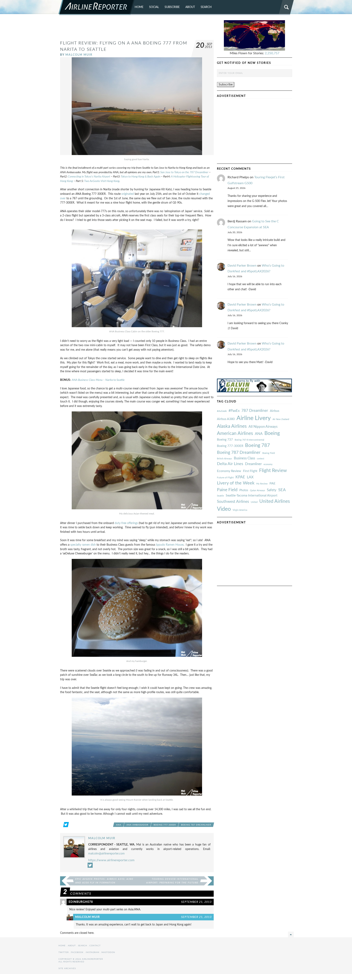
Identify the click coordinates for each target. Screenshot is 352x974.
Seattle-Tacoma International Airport (251, 495)
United (254, 502)
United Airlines (274, 501)
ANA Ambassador (137, 825)
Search (206, 7)
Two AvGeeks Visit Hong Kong (101, 181)
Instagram (92, 952)
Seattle (220, 496)
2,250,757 (272, 53)
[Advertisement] (137, 29)
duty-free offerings (126, 523)
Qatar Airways (257, 490)
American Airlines (235, 433)
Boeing (272, 433)
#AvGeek (222, 411)
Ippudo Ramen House (170, 544)
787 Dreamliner (254, 411)
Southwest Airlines (233, 502)
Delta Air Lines (230, 464)
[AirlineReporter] (96, 7)
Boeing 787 (257, 445)
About (190, 7)
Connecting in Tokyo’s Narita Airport (89, 176)
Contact (95, 946)
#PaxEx (234, 410)
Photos (243, 490)
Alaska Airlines (232, 426)
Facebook (77, 952)
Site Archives (67, 968)
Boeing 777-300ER (165, 825)
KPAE (240, 477)
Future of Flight (225, 477)
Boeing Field (268, 453)
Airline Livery (253, 418)
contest (260, 459)
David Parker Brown (242, 265)
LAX (250, 477)
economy (268, 464)
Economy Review (229, 471)
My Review (262, 484)
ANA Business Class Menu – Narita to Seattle (98, 379)
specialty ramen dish (83, 544)
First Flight (250, 471)
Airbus (274, 410)
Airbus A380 (226, 419)
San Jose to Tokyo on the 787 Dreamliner (184, 172)
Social (154, 7)
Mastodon (108, 952)
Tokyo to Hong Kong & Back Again (140, 176)
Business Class (244, 458)
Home (139, 7)
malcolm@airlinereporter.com (106, 853)
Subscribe (172, 7)
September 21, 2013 (196, 901)
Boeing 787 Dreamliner (196, 825)
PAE (272, 483)
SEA (282, 490)
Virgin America (240, 510)
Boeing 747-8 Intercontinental (249, 440)
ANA (118, 825)
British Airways (224, 459)
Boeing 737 (225, 439)
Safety (271, 490)
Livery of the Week (235, 483)
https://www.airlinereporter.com (111, 860)
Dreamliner (253, 464)
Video (224, 509)
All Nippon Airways (263, 426)
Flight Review (273, 470)
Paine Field (227, 490)
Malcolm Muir (78, 54)
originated (127, 193)
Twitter (63, 952)
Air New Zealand (281, 419)
